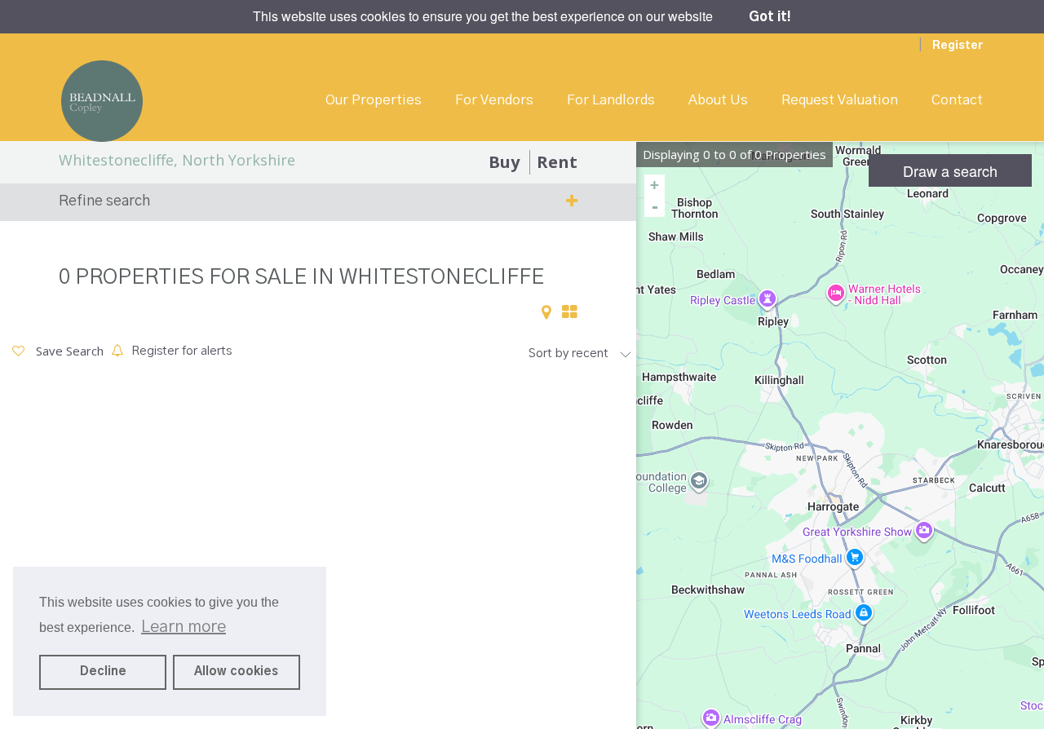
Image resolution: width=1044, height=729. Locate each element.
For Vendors (494, 100)
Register (957, 45)
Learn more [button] (183, 627)
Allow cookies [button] (236, 672)
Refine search (104, 201)
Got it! (770, 17)
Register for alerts (181, 351)
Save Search (68, 350)
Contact (957, 100)
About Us (718, 100)
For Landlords (611, 100)
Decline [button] (103, 672)
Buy (504, 162)
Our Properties (373, 100)
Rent (557, 162)
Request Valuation (839, 100)
